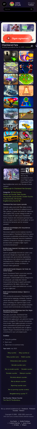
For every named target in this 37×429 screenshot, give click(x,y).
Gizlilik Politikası (25, 421)
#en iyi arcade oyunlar (12, 369)
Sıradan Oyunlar (28, 197)
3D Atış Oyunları (16, 192)
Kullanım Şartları (14, 423)
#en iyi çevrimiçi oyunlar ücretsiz (18, 390)
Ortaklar (16, 425)
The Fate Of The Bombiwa (11, 400)
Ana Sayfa (13, 421)
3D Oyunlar (17, 199)
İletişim (24, 425)
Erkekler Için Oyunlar (9, 194)
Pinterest (32, 409)
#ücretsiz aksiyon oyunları (18, 377)
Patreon (21, 411)
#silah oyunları (25, 357)
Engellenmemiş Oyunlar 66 (11, 201)
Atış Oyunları (7, 197)
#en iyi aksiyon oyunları (18, 381)
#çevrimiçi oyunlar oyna (18, 385)
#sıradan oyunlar (26, 369)
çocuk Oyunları (17, 197)
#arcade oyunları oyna (18, 365)
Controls (28, 47)
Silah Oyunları (21, 194)
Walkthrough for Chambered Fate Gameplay (17, 188)
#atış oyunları (12, 353)
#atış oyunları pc (24, 353)
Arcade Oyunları (8, 199)
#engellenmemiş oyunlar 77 (18, 394)
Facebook (25, 409)
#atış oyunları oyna (13, 357)
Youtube (15, 411)
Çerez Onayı (27, 423)
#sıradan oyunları (11, 373)
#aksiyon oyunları (25, 373)
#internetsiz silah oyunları (18, 361)
